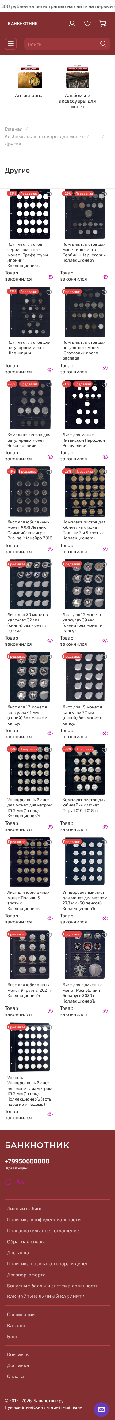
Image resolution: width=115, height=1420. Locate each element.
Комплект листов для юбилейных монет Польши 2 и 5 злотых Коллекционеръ (84, 530)
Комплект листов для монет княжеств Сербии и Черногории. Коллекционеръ (85, 252)
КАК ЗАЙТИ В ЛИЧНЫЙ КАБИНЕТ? (45, 1296)
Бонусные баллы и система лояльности (52, 1285)
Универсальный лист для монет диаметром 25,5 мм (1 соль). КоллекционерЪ (29, 807)
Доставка (18, 1252)
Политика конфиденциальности (44, 1219)
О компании (21, 1314)
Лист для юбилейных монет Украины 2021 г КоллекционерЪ (29, 990)
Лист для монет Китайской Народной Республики (84, 440)
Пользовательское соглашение (43, 1230)
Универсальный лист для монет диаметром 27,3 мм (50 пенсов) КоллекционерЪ (85, 900)
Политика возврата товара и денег (47, 1263)
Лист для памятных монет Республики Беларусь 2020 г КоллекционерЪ (82, 992)
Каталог (16, 1325)
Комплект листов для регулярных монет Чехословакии (29, 440)
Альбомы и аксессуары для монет (77, 100)
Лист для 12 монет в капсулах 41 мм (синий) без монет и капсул (27, 715)
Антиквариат (30, 95)
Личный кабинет (26, 1208)
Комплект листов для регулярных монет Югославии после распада (84, 350)
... (95, 136)
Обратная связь (25, 1241)
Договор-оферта (26, 1274)
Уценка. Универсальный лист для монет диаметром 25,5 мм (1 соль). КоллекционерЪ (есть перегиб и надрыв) (29, 1091)
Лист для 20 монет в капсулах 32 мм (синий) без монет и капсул (27, 622)
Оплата (15, 1376)
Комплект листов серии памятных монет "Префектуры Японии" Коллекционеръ (27, 254)
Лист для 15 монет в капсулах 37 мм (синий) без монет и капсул (82, 715)
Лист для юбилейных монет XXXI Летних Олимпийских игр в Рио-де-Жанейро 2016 (29, 530)
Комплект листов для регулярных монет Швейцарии (29, 347)
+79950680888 (27, 1161)
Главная (14, 129)
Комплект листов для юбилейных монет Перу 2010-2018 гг (84, 805)
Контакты (18, 1354)
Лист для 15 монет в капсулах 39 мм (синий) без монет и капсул (82, 622)
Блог (12, 1336)
